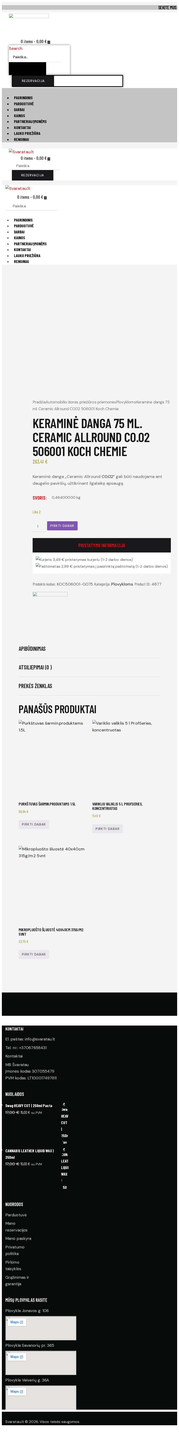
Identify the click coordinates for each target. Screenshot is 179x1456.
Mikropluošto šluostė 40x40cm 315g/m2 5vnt (51, 931)
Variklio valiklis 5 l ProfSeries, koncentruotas (117, 806)
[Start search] (65, 165)
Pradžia (39, 402)
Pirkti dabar (62, 526)
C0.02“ (108, 476)
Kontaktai (14, 1056)
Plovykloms (126, 402)
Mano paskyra (18, 1238)
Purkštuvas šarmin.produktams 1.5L (47, 804)
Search (16, 48)
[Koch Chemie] (50, 609)
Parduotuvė (16, 1214)
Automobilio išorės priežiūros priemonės (81, 402)
